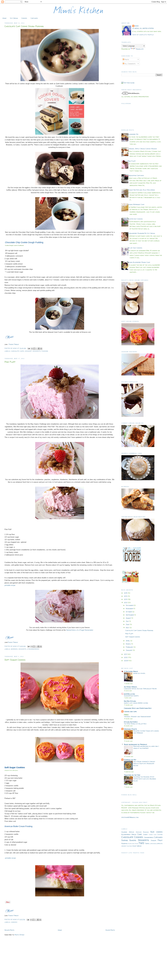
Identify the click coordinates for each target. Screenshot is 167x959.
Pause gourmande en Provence (135, 744)
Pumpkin (124, 843)
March (128, 644)
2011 (125, 654)
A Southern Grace (131, 671)
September (130, 615)
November (130, 608)
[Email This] (32, 348)
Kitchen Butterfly (131, 722)
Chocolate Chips (17, 351)
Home (4, 18)
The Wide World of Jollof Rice (135, 724)
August (129, 618)
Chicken (159, 834)
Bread (134, 834)
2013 (126, 599)
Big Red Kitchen (130, 701)
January (129, 650)
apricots (159, 844)
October (129, 612)
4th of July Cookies (135, 248)
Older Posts (110, 930)
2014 (126, 596)
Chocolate (127, 837)
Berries (14, 649)
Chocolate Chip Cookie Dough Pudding (24, 26)
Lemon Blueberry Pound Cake (139, 262)
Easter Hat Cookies (135, 219)
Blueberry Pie (133, 134)
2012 (126, 602)
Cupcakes (34, 18)
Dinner (153, 840)
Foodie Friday (14, 344)
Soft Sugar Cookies (15, 659)
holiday (123, 846)
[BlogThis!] (34, 348)
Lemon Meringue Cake (136, 204)
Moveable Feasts (130, 729)
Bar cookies (156, 832)
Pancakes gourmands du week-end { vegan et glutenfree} (146, 747)
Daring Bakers (128, 840)
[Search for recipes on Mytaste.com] (127, 83)
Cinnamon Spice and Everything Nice (137, 708)
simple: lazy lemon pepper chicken (136, 703)
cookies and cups (130, 711)
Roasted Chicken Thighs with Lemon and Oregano (146, 732)
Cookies (24, 18)
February (130, 647)
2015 (126, 593)
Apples (131, 832)
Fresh (126, 715)
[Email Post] (29, 348)
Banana (146, 832)
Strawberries (33, 649)
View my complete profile (143, 35)
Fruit (160, 840)
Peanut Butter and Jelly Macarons (141, 190)
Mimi (137, 26)
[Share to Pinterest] (41, 348)
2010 (126, 657)
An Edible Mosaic (130, 687)
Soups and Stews (133, 843)
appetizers (153, 843)
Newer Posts (9, 930)
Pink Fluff (10, 361)
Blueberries (126, 834)
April (128, 641)
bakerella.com (129, 694)
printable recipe (10, 585)
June (128, 624)
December (130, 605)
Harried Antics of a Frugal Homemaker (79, 630)
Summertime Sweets (131, 696)
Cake (139, 834)
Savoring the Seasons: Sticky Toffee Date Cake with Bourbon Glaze (144, 779)
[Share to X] (36, 348)
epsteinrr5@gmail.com (130, 817)
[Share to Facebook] (39, 348)
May (128, 627)
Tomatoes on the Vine (132, 775)
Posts (126, 59)
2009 (126, 660)
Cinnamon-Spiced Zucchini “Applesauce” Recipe (140, 689)
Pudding (45, 351)
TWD (141, 843)
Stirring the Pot (130, 760)
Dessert (28, 351)
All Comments (129, 63)
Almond (124, 832)
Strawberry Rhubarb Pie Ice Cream (141, 233)
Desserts (37, 351)
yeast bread (136, 846)
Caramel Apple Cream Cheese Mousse (142, 149)
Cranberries (148, 837)
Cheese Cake (152, 834)
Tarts (147, 843)
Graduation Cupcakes (136, 175)
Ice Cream (14, 18)
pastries (129, 846)
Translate (139, 49)
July (127, 621)
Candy (145, 834)
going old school (139, 673)
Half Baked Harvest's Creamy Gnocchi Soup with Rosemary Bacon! (144, 763)
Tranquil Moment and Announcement (137, 716)
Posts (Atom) (19, 935)
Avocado (138, 832)
